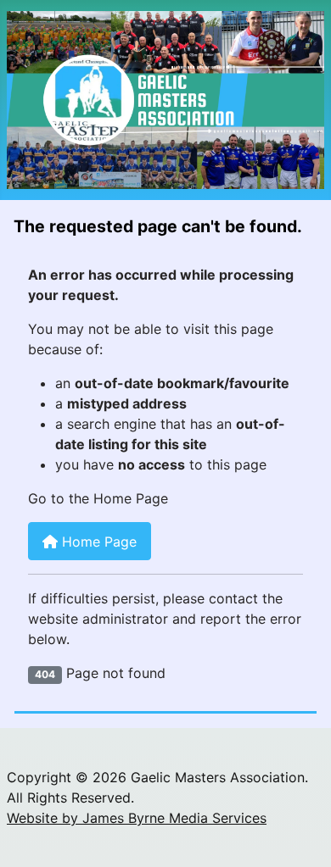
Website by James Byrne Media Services (136, 817)
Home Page (97, 541)
